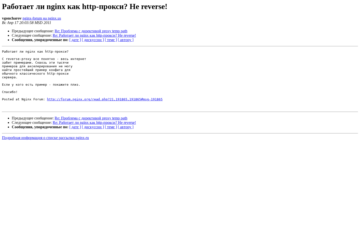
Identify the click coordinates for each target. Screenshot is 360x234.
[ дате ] (75, 40)
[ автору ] (125, 40)
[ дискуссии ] (93, 40)
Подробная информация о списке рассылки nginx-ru (45, 138)
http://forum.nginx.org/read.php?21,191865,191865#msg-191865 (105, 99)
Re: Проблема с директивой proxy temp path (91, 31)
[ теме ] (111, 40)
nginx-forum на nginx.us (42, 18)
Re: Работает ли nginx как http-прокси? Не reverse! (94, 35)
